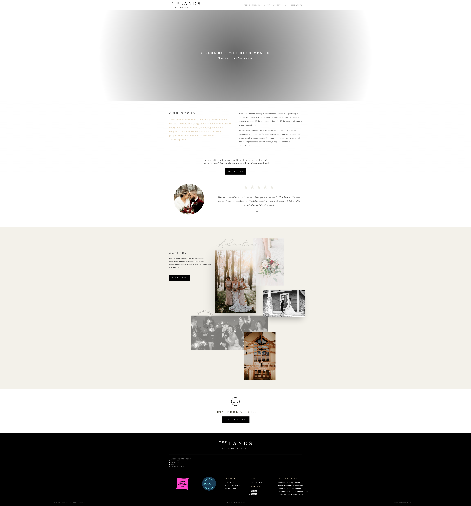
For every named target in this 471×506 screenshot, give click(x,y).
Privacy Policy (239, 502)
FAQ (286, 5)
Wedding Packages (252, 5)
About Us (277, 5)
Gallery (266, 5)
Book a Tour (296, 5)
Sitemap (229, 502)
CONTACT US (235, 171)
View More (179, 278)
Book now (235, 420)
